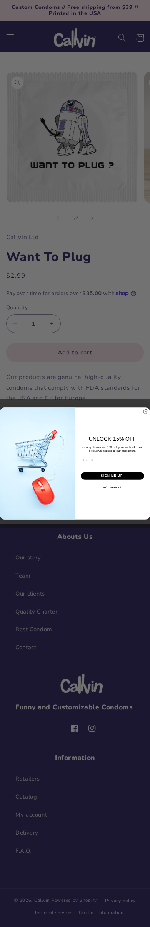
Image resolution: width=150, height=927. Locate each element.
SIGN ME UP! (112, 475)
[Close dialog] (145, 411)
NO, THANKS (112, 487)
